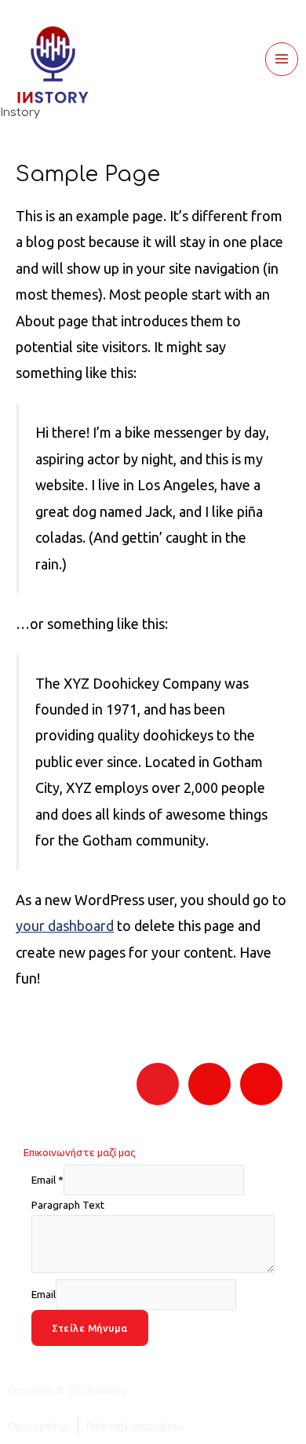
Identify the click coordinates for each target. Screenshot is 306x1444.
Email (47, 1180)
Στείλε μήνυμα (90, 1327)
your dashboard (65, 925)
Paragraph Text (67, 1204)
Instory (20, 112)
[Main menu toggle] (282, 59)
